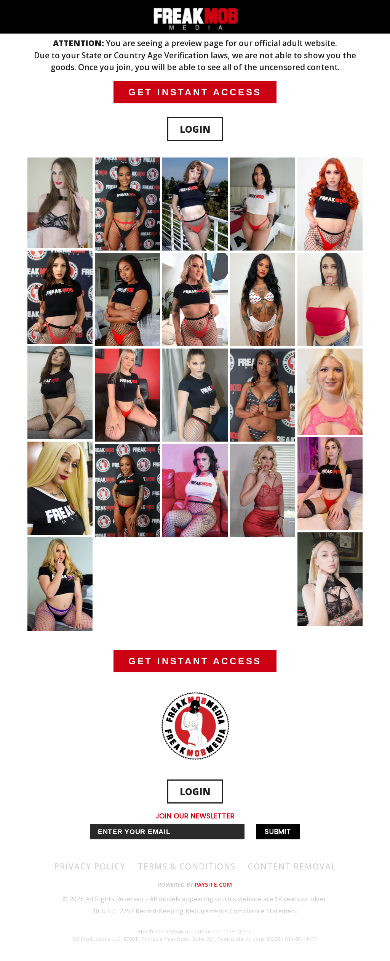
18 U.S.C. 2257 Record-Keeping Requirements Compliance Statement (195, 911)
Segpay (175, 931)
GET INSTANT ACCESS (195, 92)
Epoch (146, 931)
